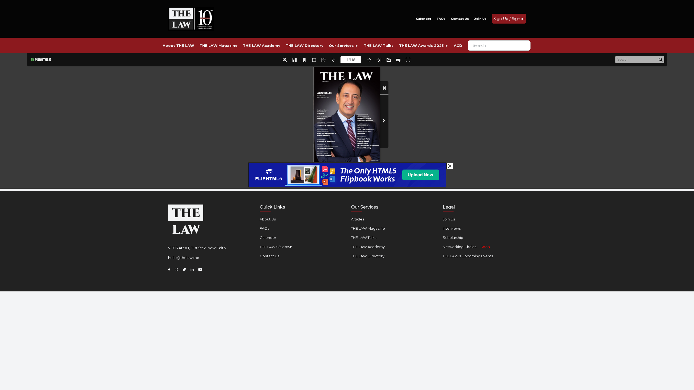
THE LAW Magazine (368, 228)
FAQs (441, 19)
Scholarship (453, 237)
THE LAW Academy (368, 247)
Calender (423, 19)
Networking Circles (466, 247)
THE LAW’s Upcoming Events (468, 256)
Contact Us (460, 19)
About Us (268, 219)
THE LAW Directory (367, 256)
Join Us (480, 19)
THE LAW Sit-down (276, 247)
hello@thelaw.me (183, 257)
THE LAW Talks (363, 237)
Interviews (452, 228)
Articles (357, 219)
